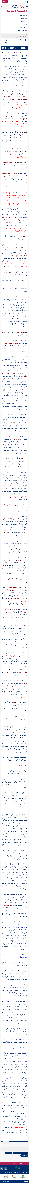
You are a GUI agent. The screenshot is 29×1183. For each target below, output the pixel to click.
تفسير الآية (24, 1152)
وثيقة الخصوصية (24, 1163)
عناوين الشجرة (8, 1152)
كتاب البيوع (14, 35)
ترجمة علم (16, 1152)
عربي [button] (25, 1)
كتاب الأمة (21, 18)
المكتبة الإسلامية (16, 11)
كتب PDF (22, 15)
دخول (4, 1)
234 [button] (13, 48)
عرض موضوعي (21, 27)
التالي (4, 1143)
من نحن (5, 1163)
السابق (7, 1143)
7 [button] (23, 48)
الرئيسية (24, 35)
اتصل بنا (10, 1163)
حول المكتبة (22, 21)
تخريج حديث (24, 1155)
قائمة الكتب (22, 24)
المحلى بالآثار (20, 35)
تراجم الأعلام (21, 30)
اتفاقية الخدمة (16, 1163)
